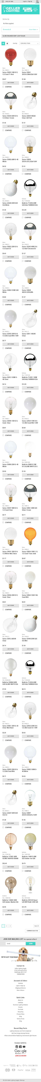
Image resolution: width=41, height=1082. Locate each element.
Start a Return (20, 990)
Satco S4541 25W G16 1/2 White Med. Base (10, 553)
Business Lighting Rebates (20, 1005)
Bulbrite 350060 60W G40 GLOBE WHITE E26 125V (10, 684)
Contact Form (20, 974)
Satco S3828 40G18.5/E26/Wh (27, 291)
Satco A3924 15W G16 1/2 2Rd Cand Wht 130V (30, 422)
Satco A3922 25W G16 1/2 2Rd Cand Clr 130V (29, 727)
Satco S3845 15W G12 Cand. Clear (10, 422)
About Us (20, 1000)
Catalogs (20, 1002)
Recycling (20, 1012)
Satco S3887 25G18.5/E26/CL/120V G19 (29, 815)
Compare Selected (32, 930)
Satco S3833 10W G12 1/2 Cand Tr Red (10, 73)
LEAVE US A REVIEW (20, 1055)
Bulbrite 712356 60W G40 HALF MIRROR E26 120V (30, 205)
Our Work (20, 1009)
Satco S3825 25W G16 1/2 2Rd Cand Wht (10, 770)
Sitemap (22, 1080)
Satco (3, 68)
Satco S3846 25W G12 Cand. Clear (10, 596)
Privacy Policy (20, 1014)
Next (36, 926)
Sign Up (30, 1)
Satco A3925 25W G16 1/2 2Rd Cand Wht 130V (10, 335)
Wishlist (20, 983)
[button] (20, 29)
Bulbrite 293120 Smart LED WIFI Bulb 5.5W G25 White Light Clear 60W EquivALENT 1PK (30, 903)
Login (24, 1)
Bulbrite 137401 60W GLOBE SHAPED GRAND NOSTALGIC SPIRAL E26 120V (10, 859)
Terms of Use (20, 1018)
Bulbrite (24, 199)
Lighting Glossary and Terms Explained (20, 1031)
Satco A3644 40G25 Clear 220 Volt (29, 117)
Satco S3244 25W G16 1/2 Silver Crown (10, 117)
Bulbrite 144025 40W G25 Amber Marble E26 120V (10, 902)
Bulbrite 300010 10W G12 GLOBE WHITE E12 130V (29, 466)
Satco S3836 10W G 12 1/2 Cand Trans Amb (30, 553)
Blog (20, 1016)
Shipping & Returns (20, 988)
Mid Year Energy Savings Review (20, 1033)
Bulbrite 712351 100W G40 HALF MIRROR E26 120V (30, 379)
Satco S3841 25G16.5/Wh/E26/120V (29, 73)
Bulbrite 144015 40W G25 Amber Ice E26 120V (29, 859)
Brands (20, 1007)
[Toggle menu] (2, 3)
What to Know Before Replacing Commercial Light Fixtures (20, 1035)
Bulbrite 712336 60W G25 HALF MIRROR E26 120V (30, 684)
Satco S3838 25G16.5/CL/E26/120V (29, 160)
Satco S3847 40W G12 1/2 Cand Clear (10, 509)
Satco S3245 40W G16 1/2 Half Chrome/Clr (29, 248)
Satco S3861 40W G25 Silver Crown (29, 509)
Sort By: (15, 43)
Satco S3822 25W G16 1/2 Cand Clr (10, 248)
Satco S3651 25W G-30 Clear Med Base (10, 727)
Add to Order (11, 82)
